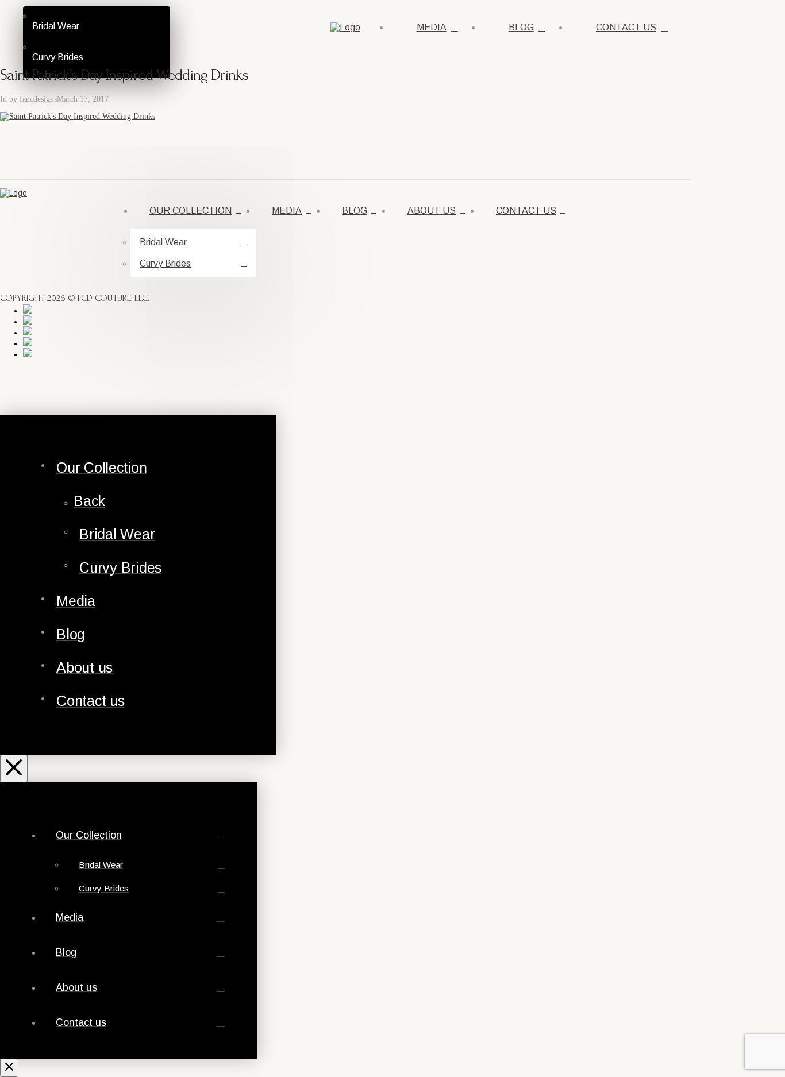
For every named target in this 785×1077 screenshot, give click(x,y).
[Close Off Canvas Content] (14, 768)
